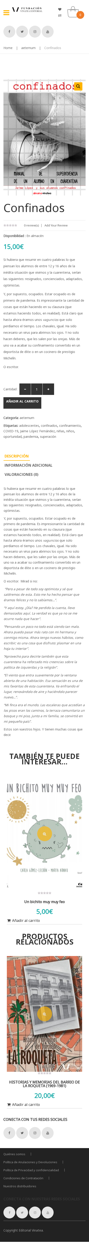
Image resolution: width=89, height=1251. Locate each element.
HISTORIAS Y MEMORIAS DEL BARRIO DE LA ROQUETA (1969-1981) (44, 1084)
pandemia (31, 436)
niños (70, 431)
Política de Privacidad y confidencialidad (31, 1170)
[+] (48, 389)
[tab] (16, 456)
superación (48, 436)
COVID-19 (10, 431)
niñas (60, 431)
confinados (49, 425)
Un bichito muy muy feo (44, 901)
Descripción (17, 456)
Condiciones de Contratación (23, 1178)
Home (8, 48)
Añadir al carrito (22, 401)
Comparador (61, 15)
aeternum (28, 48)
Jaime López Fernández (37, 431)
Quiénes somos (14, 1154)
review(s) (31, 225)
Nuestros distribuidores (19, 1186)
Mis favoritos (61, 9)
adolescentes (29, 425)
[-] (25, 389)
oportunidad (12, 436)
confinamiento (70, 425)
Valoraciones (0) (21, 474)
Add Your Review (56, 225)
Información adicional (28, 465)
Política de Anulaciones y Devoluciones (30, 1162)
